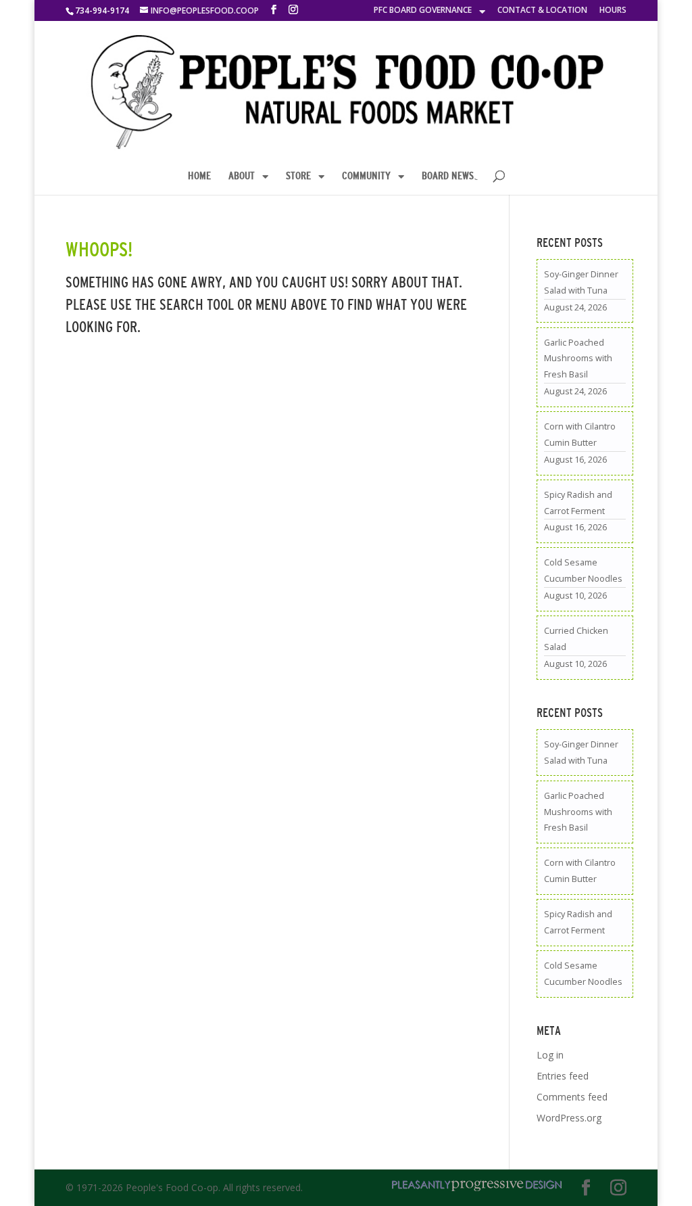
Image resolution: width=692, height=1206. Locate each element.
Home (199, 175)
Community (366, 175)
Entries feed (563, 1075)
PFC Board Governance (423, 11)
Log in (550, 1054)
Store (298, 175)
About (241, 175)
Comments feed (572, 1096)
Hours (612, 11)
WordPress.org (569, 1117)
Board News (448, 175)
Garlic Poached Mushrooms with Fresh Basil (578, 359)
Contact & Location (542, 11)
